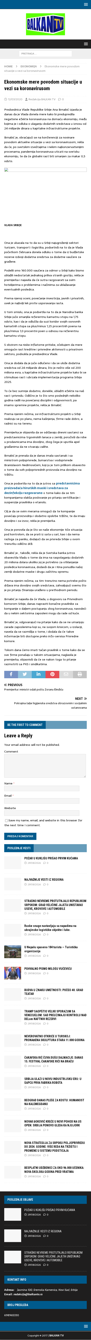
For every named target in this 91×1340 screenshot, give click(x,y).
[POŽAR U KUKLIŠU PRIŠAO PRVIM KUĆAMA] (12, 862)
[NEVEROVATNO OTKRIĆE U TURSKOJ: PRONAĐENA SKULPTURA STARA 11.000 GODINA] (12, 1040)
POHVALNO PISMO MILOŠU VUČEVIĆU (48, 968)
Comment (11, 751)
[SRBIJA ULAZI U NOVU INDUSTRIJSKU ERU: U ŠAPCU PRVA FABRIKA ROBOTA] (12, 1083)
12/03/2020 (15, 99)
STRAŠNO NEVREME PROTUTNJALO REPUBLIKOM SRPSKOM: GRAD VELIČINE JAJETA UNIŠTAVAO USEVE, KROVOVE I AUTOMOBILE (55, 904)
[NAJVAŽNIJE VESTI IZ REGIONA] (12, 884)
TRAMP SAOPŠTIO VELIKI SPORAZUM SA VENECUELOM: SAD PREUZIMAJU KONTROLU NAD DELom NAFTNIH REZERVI (55, 1015)
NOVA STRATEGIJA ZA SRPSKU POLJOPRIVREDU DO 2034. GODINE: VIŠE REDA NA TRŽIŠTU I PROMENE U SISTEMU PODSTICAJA (54, 1146)
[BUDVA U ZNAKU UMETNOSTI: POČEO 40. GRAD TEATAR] (12, 994)
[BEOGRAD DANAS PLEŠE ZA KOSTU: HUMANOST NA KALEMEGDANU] (12, 1104)
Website (10, 808)
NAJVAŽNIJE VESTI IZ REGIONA (43, 879)
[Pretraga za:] (45, 53)
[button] (85, 4)
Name (8, 783)
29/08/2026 (34, 863)
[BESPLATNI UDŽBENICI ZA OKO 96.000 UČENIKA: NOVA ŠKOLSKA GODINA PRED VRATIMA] (12, 1172)
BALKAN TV (56, 1335)
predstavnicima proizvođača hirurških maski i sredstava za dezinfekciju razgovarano (42, 488)
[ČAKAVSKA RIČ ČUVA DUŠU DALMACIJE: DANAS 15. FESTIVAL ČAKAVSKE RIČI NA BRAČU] (12, 1062)
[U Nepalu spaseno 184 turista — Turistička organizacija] (12, 951)
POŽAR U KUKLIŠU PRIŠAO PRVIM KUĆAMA (51, 858)
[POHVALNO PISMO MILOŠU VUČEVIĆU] (12, 973)
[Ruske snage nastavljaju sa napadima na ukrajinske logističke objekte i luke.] (12, 930)
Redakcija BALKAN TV (42, 99)
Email (8, 795)
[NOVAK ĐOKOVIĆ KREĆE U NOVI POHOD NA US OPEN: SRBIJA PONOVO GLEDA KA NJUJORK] (12, 1126)
